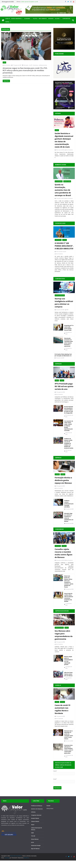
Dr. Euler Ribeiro (58, 181)
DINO (67, 309)
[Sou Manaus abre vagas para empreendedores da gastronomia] (64, 619)
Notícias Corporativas (59, 295)
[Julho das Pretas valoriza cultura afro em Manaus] (58, 676)
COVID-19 (7, 18)
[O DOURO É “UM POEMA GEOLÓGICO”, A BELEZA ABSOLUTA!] (64, 232)
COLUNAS (57, 18)
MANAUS (56, 380)
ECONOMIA (27, 18)
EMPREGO (63, 474)
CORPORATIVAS (66, 18)
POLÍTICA (35, 18)
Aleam (32, 824)
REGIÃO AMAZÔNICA (16, 18)
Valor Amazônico (7, 65)
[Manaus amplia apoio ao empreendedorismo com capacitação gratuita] (58, 662)
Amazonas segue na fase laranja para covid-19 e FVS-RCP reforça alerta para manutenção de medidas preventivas (25, 70)
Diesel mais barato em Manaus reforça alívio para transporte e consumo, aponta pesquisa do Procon (68, 581)
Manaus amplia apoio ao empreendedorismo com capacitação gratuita (68, 660)
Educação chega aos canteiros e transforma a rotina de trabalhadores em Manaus (68, 517)
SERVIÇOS (62, 380)
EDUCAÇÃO (57, 474)
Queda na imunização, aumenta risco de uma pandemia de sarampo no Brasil (63, 190)
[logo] (14, 805)
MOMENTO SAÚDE (67, 181)
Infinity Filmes (49, 808)
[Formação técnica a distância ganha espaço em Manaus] (64, 466)
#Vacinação (25, 65)
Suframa (33, 812)
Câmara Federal (35, 821)
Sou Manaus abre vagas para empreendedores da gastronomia (64, 635)
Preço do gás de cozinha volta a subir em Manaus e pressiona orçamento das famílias (68, 597)
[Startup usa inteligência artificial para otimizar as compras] (64, 287)
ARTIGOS (56, 130)
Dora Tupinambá (59, 718)
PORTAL (7, 22)
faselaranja (35, 65)
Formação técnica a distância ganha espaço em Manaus (63, 480)
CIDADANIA (51, 18)
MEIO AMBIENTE (43, 18)
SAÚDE (4, 62)
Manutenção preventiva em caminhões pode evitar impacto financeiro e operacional (68, 342)
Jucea (32, 842)
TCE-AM (33, 836)
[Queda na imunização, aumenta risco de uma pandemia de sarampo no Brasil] (64, 173)
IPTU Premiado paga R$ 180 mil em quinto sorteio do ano (64, 386)
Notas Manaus (35, 839)
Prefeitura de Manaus (36, 805)
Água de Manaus (35, 848)
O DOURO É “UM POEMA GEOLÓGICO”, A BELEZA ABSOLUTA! (64, 246)
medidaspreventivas (43, 65)
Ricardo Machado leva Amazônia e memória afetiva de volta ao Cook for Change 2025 (68, 410)
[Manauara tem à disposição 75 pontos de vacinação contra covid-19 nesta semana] (58, 736)
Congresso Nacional (36, 815)
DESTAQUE (64, 545)
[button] (2, 9)
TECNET (48, 805)
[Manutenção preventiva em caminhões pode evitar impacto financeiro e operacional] (58, 344)
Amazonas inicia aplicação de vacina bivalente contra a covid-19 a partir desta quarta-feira (68, 749)
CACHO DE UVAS (58, 239)
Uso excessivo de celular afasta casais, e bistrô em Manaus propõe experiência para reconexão (68, 425)
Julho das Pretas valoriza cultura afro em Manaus (68, 674)
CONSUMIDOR (57, 545)
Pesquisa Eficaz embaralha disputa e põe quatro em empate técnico (29, 2)
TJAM (32, 832)
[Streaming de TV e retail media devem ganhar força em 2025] (58, 330)
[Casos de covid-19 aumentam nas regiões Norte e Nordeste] (64, 694)
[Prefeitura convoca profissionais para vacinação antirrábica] (58, 505)
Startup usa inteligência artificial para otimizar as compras (64, 302)
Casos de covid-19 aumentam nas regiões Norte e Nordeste (62, 709)
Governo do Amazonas (37, 809)
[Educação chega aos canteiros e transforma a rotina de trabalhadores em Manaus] (58, 518)
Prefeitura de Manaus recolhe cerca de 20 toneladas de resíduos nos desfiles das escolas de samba (68, 443)
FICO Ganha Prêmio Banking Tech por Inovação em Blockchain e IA (63, 354)
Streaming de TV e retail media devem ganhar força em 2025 (68, 328)
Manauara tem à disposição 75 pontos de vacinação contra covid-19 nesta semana (68, 734)
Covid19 (30, 65)
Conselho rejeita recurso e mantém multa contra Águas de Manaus (63, 553)
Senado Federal (35, 818)
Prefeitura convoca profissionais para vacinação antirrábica (68, 504)
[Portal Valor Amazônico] (3, 20)
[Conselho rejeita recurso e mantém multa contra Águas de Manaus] (64, 538)
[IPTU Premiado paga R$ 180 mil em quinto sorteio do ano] (64, 372)
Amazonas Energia (35, 845)
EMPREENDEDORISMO (59, 627)
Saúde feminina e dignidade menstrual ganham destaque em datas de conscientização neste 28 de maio (64, 140)
